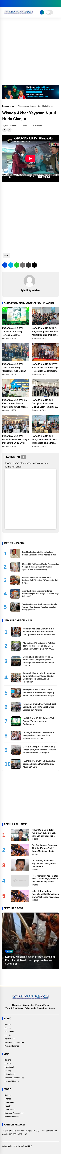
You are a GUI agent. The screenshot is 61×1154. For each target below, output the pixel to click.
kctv (13, 106)
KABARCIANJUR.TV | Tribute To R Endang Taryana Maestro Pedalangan (12, 332)
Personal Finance (11, 1046)
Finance (7, 1028)
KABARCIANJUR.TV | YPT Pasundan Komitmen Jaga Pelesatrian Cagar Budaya (45, 367)
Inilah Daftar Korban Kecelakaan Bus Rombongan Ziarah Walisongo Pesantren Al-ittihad (45, 894)
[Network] (42, 12)
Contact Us (28, 1005)
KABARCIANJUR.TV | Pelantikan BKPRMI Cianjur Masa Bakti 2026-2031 (15, 439)
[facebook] (3, 3)
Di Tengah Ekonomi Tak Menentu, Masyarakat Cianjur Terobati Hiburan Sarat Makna (38, 735)
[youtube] (17, 3)
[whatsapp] (16, 265)
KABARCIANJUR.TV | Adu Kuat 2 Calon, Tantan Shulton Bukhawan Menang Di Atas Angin (15, 404)
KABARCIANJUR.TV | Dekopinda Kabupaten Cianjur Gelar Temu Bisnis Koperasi (44, 404)
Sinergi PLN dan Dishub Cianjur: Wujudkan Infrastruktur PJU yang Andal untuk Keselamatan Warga (38, 692)
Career (52, 1008)
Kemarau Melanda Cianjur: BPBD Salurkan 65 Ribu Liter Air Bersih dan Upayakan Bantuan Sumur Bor (39, 632)
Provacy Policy (42, 1005)
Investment (9, 1032)
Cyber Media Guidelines (36, 1008)
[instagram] (12, 3)
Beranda (5, 106)
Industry (7, 1035)
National (7, 1024)
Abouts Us (16, 1005)
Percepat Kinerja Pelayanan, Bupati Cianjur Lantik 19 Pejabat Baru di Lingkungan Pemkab (39, 707)
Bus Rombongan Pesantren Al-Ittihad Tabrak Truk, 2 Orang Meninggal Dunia (44, 848)
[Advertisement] (30, 52)
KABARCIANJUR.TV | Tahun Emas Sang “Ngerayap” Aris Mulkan (14, 367)
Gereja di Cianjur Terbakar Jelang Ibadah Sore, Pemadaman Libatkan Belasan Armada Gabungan (39, 750)
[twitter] (8, 3)
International (9, 1039)
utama (9, 951)
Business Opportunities (14, 1042)
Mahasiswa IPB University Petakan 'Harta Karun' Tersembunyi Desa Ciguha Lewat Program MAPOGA (39, 646)
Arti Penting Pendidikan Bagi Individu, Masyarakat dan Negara (44, 863)
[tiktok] (21, 3)
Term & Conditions (14, 1008)
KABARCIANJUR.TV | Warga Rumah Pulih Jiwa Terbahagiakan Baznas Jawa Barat (44, 440)
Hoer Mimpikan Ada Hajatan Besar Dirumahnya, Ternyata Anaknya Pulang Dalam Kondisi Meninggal (45, 879)
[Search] (58, 3)
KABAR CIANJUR (25, 1146)
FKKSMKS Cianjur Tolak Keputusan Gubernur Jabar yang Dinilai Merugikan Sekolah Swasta (44, 833)
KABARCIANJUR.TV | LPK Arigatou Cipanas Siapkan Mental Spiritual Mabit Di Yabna (45, 332)
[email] (28, 265)
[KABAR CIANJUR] (18, 14)
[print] (22, 265)
